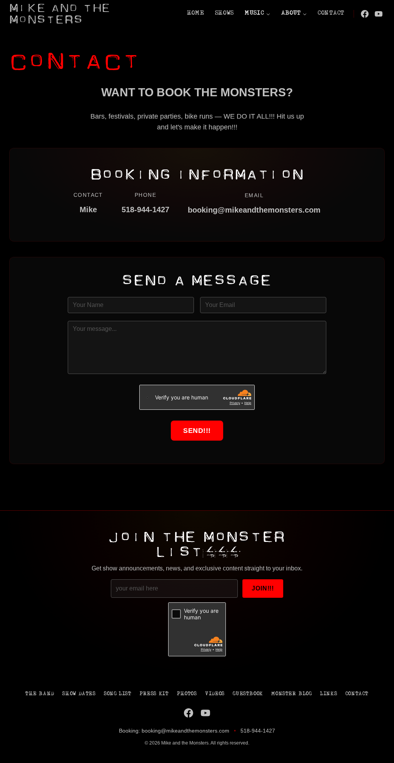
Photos (187, 694)
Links (328, 694)
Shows (224, 13)
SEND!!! (196, 430)
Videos (215, 694)
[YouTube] (378, 14)
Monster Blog (291, 694)
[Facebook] (365, 14)
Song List (117, 694)
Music (254, 13)
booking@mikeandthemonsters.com (254, 210)
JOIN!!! (263, 588)
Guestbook (248, 694)
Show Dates (78, 694)
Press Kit (154, 694)
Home (195, 13)
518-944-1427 (257, 731)
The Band (39, 694)
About (291, 13)
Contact (331, 13)
